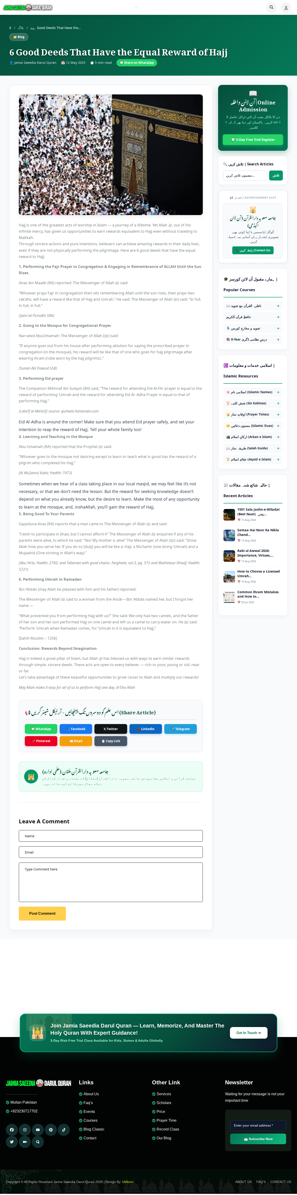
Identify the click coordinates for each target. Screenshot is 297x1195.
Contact (90, 1138)
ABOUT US (243, 1182)
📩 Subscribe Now (258, 1139)
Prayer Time (167, 1120)
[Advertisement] (148, 974)
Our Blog (164, 1138)
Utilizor (127, 1182)
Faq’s (88, 1103)
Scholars (164, 1103)
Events (89, 1112)
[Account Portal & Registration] (286, 7)
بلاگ (21, 28)
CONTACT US (280, 1182)
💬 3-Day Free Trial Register (253, 139)
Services (164, 1094)
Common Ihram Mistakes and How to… (258, 594)
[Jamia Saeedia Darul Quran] (27, 7)
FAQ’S (261, 1182)
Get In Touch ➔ (248, 1033)
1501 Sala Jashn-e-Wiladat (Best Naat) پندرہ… (258, 511)
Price (161, 1112)
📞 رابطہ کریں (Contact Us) (253, 250)
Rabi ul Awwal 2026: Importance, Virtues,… (255, 552)
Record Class (168, 1129)
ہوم (33, 28)
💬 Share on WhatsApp (137, 63)
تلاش (276, 175)
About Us (91, 1094)
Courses (90, 1120)
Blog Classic (94, 1129)
